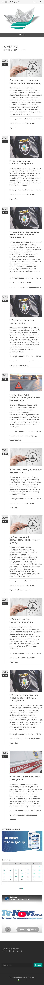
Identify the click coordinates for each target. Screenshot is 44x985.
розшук (32, 123)
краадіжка (27, 282)
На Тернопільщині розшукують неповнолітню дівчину (25, 540)
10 (4, 873)
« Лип (21, 888)
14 (28, 873)
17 (4, 877)
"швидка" (13, 361)
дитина (21, 815)
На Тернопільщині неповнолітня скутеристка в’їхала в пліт (25, 397)
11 (10, 873)
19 (16, 877)
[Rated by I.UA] (22, 981)
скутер (33, 436)
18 (10, 877)
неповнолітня (15, 123)
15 (34, 873)
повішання (34, 361)
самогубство (34, 738)
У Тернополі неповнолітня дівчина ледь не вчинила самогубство (24, 698)
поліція (25, 123)
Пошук (38, 965)
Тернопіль (29, 119)
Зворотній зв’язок (17, 977)
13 (21, 873)
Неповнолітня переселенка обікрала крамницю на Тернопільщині (24, 234)
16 (39, 873)
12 (16, 873)
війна (12, 282)
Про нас (31, 977)
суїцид (19, 365)
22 (34, 877)
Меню (35, 2)
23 (39, 877)
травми (13, 819)
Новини (21, 119)
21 (28, 877)
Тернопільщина (35, 287)
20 (22, 877)
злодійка (18, 282)
